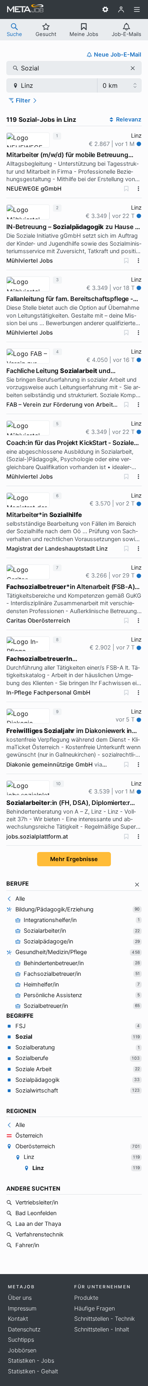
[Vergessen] (126, 189)
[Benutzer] (121, 9)
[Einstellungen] (105, 9)
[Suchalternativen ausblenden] (137, 885)
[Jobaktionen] (138, 188)
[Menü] (137, 9)
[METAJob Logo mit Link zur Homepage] (25, 9)
